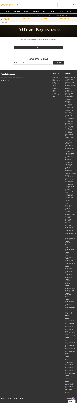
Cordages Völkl (68, 129)
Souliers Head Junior (70, 263)
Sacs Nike (67, 209)
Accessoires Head (69, 83)
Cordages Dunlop (69, 120)
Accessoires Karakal (70, 85)
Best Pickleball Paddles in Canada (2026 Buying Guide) (70, 106)
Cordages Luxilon (69, 123)
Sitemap (67, 392)
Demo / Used (55, 94)
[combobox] (71, 401)
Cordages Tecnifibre (70, 128)
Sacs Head (67, 208)
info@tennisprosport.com (27, 15)
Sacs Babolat (68, 205)
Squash (26, 11)
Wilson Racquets (69, 389)
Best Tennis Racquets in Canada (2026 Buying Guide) (70, 110)
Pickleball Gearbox (69, 153)
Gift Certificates (56, 98)
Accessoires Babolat (70, 77)
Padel (53, 79)
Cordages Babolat (69, 118)
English (70, 401)
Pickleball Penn (68, 161)
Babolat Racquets (69, 94)
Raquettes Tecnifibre (70, 186)
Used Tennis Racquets (57, 83)
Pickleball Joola (69, 154)
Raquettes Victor (69, 194)
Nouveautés (55, 77)
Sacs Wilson (68, 211)
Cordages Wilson (69, 131)
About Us (67, 76)
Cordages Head (69, 121)
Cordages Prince (69, 124)
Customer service (69, 135)
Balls (61, 11)
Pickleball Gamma (69, 151)
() (75, 5)
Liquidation (55, 76)
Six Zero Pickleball (69, 213)
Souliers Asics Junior (70, 238)
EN (63, 15)
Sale (53, 96)
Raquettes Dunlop (69, 180)
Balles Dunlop (68, 98)
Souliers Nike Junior (70, 290)
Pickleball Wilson (69, 165)
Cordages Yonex (69, 132)
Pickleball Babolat (69, 148)
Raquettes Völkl (69, 195)
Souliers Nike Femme (70, 287)
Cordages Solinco (69, 126)
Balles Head (68, 99)
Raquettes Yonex (69, 197)
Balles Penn (68, 101)
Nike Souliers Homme (70, 145)
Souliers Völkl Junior (70, 307)
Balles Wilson (68, 102)
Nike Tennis (68, 146)
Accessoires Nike (69, 87)
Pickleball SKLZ (68, 164)
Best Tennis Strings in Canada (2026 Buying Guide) (70, 115)
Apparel (53, 11)
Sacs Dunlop (68, 206)
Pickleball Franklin (69, 150)
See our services (63, 19)
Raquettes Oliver (69, 183)
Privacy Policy (68, 170)
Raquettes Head (69, 181)
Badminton (35, 11)
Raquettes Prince (69, 184)
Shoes (45, 11)
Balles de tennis (69, 96)
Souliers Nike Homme (70, 288)
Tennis (7, 11)
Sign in (63, 5)
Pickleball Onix (68, 159)
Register (69, 5)
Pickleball (16, 11)
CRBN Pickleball (69, 134)
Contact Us (67, 391)
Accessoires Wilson (69, 93)
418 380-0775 (15, 15)
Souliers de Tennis (69, 249)
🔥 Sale (69, 11)
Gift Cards (58, 15)
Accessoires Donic (69, 82)
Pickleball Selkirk (69, 162)
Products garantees (70, 172)
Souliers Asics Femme (70, 233)
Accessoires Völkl (69, 91)
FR (66, 15)
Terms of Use (68, 312)
